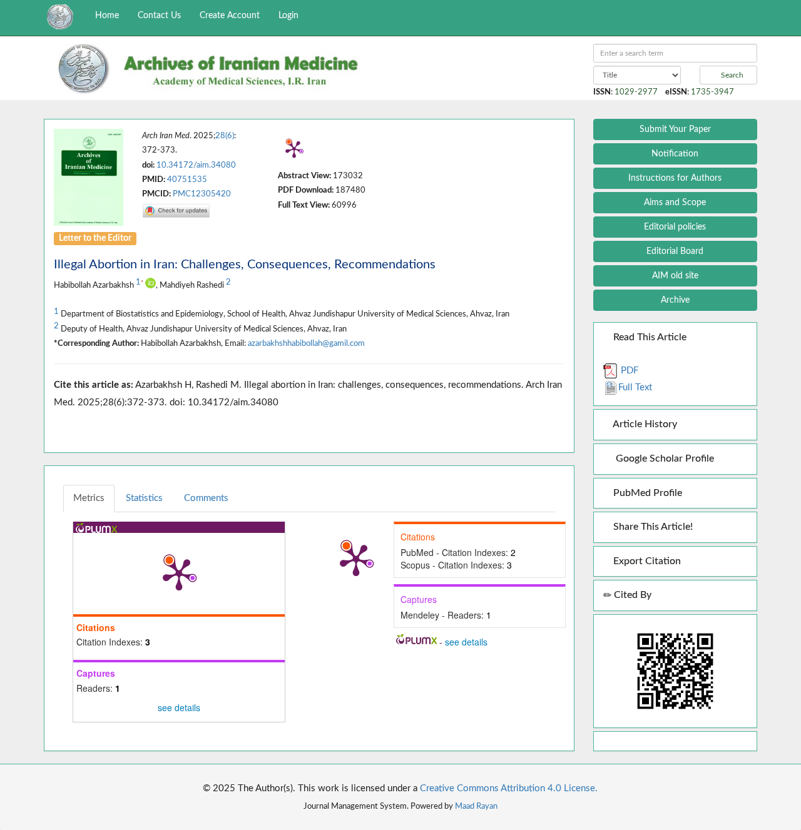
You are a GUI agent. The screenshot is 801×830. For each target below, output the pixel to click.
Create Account (230, 15)
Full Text (635, 387)
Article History (644, 424)
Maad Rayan (476, 806)
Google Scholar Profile (662, 458)
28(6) (224, 135)
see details (179, 707)
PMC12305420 (202, 194)
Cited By (631, 595)
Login (288, 15)
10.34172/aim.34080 (196, 165)
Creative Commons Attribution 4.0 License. (509, 788)
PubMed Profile (646, 493)
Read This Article (648, 337)
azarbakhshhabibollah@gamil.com (306, 343)
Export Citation (646, 561)
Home (107, 15)
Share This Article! (652, 527)
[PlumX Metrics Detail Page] (294, 149)
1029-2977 (636, 92)
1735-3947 (712, 92)
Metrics (89, 498)
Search (731, 75)
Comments (206, 498)
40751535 (187, 179)
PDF (628, 370)
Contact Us (159, 15)
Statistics (144, 498)
